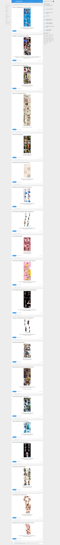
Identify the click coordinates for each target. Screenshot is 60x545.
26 (16, 543)
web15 (15, 90)
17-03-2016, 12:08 (19, 339)
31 (23, 543)
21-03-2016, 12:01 (19, 184)
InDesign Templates (7, 16)
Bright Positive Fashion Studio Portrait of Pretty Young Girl (22, 187)
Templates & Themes (7, 22)
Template (47, 40)
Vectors (6, 19)
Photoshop (6, 7)
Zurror (15, 62)
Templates (50, 40)
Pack (44, 39)
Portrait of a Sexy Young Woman (17, 134)
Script (44, 40)
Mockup (50, 38)
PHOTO (47, 39)
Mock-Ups (7, 10)
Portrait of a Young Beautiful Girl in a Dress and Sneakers (21, 7)
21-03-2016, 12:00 (19, 233)
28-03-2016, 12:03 (19, 62)
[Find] (53, 1)
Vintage (50, 41)
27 (17, 543)
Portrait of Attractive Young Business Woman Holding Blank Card (23, 211)
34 (27, 543)
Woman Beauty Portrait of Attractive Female (19, 494)
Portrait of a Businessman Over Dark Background (20, 442)
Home (29, 1)
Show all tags (45, 44)
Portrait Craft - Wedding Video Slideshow (19, 93)
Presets (52, 39)
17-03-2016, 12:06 (19, 418)
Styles (6, 13)
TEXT (52, 40)
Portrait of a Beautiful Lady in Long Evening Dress (20, 421)
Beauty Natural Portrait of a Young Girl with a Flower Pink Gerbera (23, 522)
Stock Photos (40, 88)
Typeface (45, 41)
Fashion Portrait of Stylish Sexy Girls (18, 342)
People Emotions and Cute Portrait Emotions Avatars (21, 162)
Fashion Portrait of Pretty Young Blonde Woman (20, 65)
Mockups (53, 38)
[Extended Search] (52, 1)
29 (20, 543)
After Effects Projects (40, 129)
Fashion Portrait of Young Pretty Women (19, 466)
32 (24, 543)
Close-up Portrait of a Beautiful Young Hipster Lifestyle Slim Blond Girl (23, 260)
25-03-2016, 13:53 (19, 90)
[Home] (13, 4)
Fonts (6, 4)
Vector (47, 41)
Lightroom (45, 38)
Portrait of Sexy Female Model (17, 236)
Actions (41, 60)
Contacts (32, 1)
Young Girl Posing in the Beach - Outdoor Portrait (20, 396)
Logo (47, 38)
